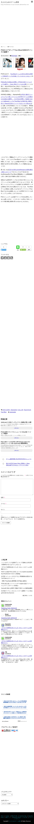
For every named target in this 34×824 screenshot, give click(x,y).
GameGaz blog (22, 816)
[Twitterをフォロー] (2, 257)
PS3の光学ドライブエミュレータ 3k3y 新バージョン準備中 (16, 432)
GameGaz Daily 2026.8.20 (9, 608)
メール (3, 503)
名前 (3, 497)
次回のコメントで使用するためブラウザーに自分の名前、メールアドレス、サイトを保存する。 (17, 518)
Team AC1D (27, 410)
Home (2, 816)
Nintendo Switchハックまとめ (20, 817)
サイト (3, 509)
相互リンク (8, 817)
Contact (7, 816)
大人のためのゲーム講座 (10, 2)
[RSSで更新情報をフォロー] (11, 257)
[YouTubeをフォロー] (5, 257)
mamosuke (12, 412)
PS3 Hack (14, 55)
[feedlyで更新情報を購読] (8, 257)
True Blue (4, 412)
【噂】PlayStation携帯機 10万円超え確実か (14, 581)
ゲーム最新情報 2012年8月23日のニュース (18, 459)
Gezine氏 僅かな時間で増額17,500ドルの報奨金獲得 (16, 588)
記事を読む (16, 428)
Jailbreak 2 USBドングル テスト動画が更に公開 (16, 422)
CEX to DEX (6, 410)
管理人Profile (14, 816)
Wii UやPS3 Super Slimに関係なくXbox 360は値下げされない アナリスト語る (18, 464)
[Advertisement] (17, 26)
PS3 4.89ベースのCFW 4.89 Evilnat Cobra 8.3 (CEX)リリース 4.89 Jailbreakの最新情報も (15, 442)
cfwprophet (14, 410)
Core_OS (20, 410)
